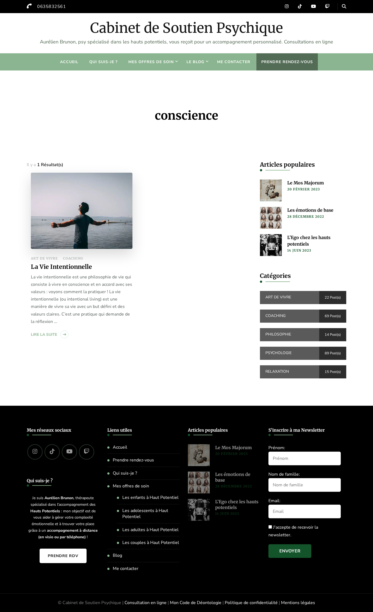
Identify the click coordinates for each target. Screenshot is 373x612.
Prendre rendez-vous (287, 61)
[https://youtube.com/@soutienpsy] (69, 452)
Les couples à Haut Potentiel (150, 543)
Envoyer (289, 551)
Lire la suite (44, 334)
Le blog (195, 61)
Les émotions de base (310, 210)
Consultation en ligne (146, 603)
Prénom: (276, 448)
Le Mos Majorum (305, 183)
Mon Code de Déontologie (195, 603)
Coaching (73, 258)
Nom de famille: (284, 474)
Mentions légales (298, 603)
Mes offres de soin (151, 61)
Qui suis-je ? (103, 61)
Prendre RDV (63, 555)
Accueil (69, 61)
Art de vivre (44, 258)
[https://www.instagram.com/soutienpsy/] (35, 452)
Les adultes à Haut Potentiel (150, 530)
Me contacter (233, 61)
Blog (117, 555)
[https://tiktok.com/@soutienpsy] (52, 452)
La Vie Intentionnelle (61, 266)
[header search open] (344, 6)
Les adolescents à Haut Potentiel (145, 514)
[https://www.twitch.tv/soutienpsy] (86, 452)
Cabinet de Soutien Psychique (186, 28)
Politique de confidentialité (251, 603)
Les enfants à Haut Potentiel (150, 498)
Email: (274, 501)
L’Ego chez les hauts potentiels (308, 241)
